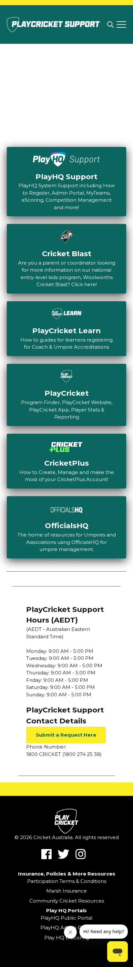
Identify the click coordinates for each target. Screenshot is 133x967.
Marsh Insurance (66, 891)
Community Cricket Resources (66, 901)
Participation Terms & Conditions (66, 881)
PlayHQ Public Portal (66, 918)
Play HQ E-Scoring (66, 937)
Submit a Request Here (66, 735)
